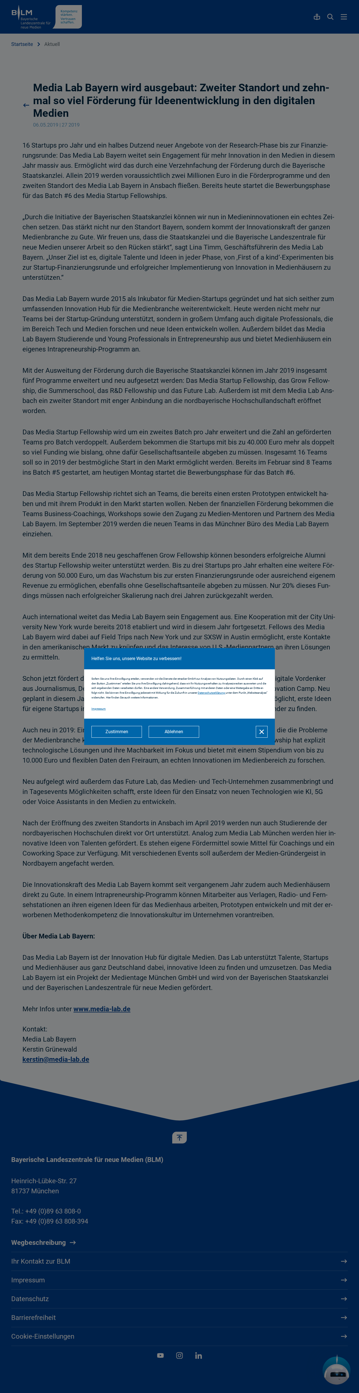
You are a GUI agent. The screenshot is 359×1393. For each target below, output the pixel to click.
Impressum (98, 709)
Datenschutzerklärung (211, 693)
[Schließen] (262, 732)
